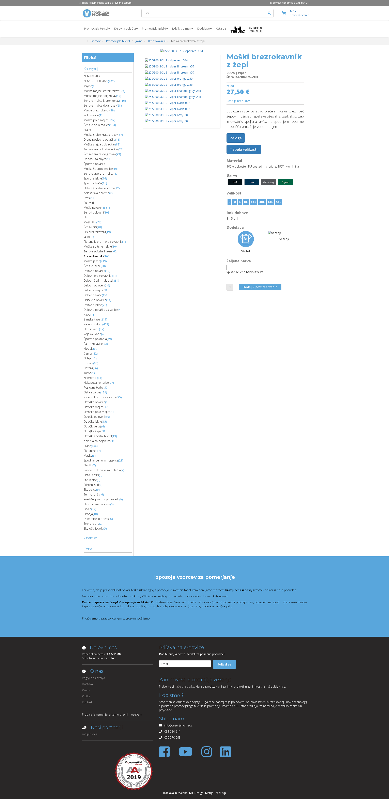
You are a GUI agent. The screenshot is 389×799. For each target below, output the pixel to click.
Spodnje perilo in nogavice (101, 460)
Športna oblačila (94, 164)
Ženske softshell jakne (98, 251)
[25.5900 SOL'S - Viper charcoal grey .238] (174, 91)
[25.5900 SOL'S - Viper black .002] (168, 104)
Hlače (87, 446)
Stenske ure (91, 524)
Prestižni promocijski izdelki (101, 499)
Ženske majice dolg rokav (100, 105)
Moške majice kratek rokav (101, 91)
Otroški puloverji (94, 417)
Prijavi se (224, 664)
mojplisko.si (89, 734)
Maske (88, 455)
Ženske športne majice (98, 173)
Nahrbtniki (90, 378)
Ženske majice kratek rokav (101, 101)
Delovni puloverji (94, 285)
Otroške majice (94, 407)
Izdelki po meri (181, 28)
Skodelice (90, 489)
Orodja (88, 514)
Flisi (86, 217)
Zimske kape (92, 319)
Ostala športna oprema (99, 188)
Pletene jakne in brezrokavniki (103, 242)
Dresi (87, 198)
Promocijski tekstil (96, 28)
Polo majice (91, 115)
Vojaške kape (92, 334)
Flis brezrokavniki (95, 232)
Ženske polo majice (96, 125)
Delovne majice (94, 290)
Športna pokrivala (95, 339)
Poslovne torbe (94, 387)
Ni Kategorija (92, 76)
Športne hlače (93, 183)
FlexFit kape (91, 329)
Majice (88, 86)
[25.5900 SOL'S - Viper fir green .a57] (170, 67)
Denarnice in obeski (96, 519)
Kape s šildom (93, 324)
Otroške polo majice (97, 412)
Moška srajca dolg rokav (99, 144)
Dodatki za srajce (95, 159)
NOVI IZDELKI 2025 (96, 81)
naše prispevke (184, 686)
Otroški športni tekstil (98, 436)
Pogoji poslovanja (93, 678)
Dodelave (203, 28)
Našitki (88, 465)
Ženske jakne (92, 266)
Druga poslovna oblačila (99, 139)
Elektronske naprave (97, 504)
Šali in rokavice (93, 344)
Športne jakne (93, 178)
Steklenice (90, 480)
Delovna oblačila (125, 28)
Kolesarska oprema (96, 193)
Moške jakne (92, 261)
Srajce (88, 130)
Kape (87, 314)
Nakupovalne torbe (96, 383)
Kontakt (87, 702)
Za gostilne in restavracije (100, 397)
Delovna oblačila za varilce (101, 310)
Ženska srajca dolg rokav (100, 154)
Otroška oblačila (94, 402)
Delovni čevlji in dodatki (99, 280)
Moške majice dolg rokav (100, 96)
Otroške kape (93, 431)
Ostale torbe (92, 392)
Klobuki (88, 348)
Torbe (87, 373)
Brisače (88, 363)
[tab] (108, 68)
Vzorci (86, 690)
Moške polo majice (96, 120)
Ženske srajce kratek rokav (101, 149)
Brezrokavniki (94, 256)
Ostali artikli (91, 475)
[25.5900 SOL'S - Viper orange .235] (169, 79)
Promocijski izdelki (154, 28)
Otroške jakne (93, 421)
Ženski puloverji (94, 212)
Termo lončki (92, 494)
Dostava (87, 684)
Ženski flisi (90, 227)
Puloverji (89, 203)
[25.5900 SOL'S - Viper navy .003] (168, 116)
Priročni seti (91, 485)
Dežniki (88, 368)
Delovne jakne (93, 305)
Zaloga (236, 138)
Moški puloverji (93, 207)
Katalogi (221, 28)
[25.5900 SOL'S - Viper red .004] (181, 51)
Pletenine (90, 451)
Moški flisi (90, 222)
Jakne (87, 237)
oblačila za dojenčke (97, 441)
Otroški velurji (92, 426)
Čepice (88, 353)
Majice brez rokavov (97, 110)
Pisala (87, 509)
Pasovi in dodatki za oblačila (102, 470)
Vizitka (86, 696)
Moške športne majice (98, 169)
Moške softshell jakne (98, 246)
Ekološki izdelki (93, 528)
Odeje (88, 358)
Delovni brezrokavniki (98, 276)
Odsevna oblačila (95, 300)
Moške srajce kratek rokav (101, 135)
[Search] (269, 13)
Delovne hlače (93, 295)
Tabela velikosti (244, 149)
